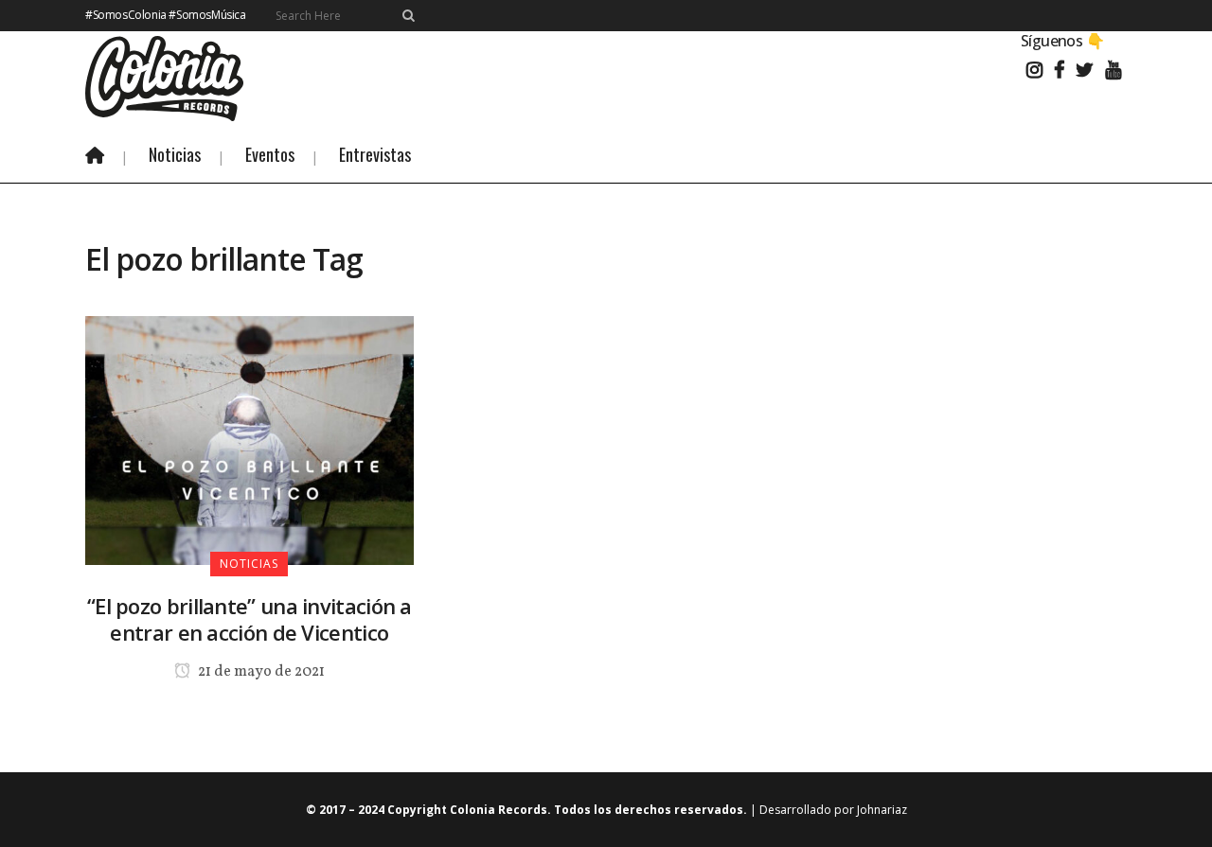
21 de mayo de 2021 (260, 672)
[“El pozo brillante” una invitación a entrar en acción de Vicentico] (249, 439)
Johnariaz (882, 810)
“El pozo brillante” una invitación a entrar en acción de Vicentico (249, 618)
